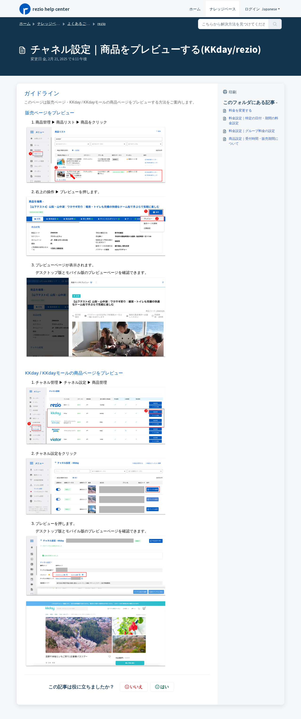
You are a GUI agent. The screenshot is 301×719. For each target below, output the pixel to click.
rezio (101, 23)
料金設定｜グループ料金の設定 (252, 131)
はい (164, 686)
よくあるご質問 (80, 23)
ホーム (195, 9)
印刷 (232, 92)
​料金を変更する (240, 110)
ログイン (252, 9)
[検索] (275, 24)
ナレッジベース (223, 9)
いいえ (136, 686)
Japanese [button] (269, 9)
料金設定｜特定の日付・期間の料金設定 (253, 120)
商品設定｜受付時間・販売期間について (253, 141)
